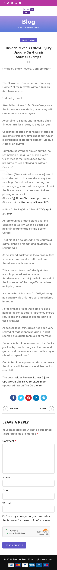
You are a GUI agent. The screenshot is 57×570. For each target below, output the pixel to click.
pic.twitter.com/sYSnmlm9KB (30, 202)
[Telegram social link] (20, 3)
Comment (9, 440)
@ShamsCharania (24, 198)
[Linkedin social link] (16, 3)
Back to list (28, 408)
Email (5, 490)
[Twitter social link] (8, 3)
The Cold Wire (33, 385)
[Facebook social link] (4, 3)
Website (7, 503)
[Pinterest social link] (12, 3)
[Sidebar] (4, 175)
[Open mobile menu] (4, 11)
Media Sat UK (21, 559)
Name (6, 477)
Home (21, 28)
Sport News (33, 28)
